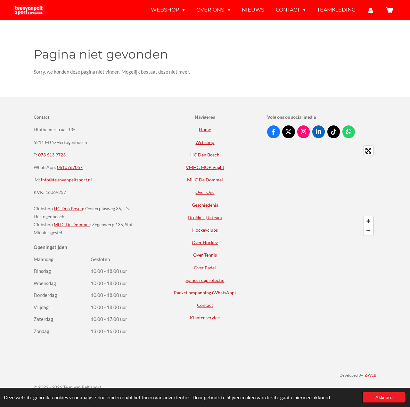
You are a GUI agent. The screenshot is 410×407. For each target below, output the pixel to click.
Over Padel (205, 267)
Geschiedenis (205, 205)
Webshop (204, 142)
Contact (205, 305)
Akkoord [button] (384, 397)
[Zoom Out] (368, 230)
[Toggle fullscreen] (368, 151)
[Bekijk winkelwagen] (389, 10)
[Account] (370, 10)
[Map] (321, 191)
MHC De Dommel (72, 224)
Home (205, 129)
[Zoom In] (368, 221)
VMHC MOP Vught (205, 167)
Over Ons (204, 192)
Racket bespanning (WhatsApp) (205, 292)
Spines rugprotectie (204, 280)
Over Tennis (205, 255)
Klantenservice (205, 317)
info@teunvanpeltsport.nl (66, 179)
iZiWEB (370, 375)
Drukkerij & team (205, 217)
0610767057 (70, 167)
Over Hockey (205, 242)
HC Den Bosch (68, 208)
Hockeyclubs (205, 230)
